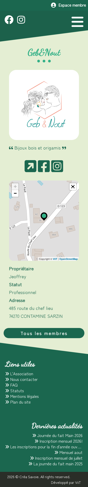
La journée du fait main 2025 (57, 463)
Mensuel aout (70, 452)
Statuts (16, 390)
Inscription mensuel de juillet (58, 458)
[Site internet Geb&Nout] (31, 169)
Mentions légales (24, 396)
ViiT (55, 259)
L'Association (21, 373)
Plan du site (20, 402)
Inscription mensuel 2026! (60, 441)
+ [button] (15, 186)
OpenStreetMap (68, 259)
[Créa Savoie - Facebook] (11, 20)
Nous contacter (23, 379)
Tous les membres (44, 333)
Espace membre (71, 5)
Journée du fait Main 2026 (59, 435)
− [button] (15, 193)
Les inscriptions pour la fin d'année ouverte (47, 446)
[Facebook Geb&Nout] (44, 169)
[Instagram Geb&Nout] (57, 169)
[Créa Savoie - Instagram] (21, 20)
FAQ (13, 385)
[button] (72, 186)
